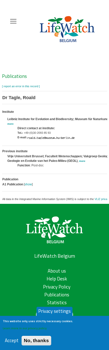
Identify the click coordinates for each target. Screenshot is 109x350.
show (28, 184)
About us (57, 270)
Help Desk (57, 278)
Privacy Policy (56, 286)
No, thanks (36, 340)
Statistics (57, 302)
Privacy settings (54, 311)
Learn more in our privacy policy (25, 328)
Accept (12, 340)
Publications (14, 76)
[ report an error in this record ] (21, 86)
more (10, 123)
